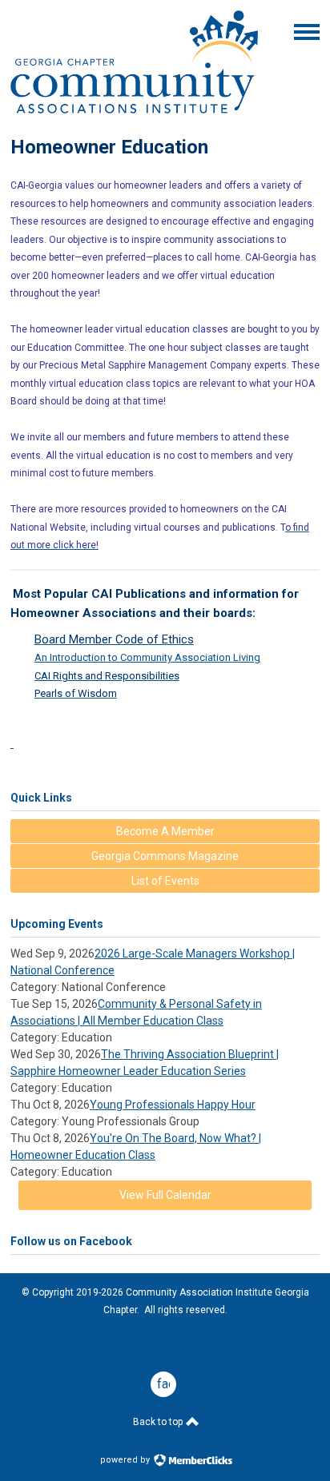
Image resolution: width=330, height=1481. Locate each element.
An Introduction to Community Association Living (147, 657)
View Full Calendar (165, 1194)
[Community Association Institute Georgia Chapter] (134, 109)
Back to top (159, 1421)
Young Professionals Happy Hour (173, 1104)
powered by (126, 1460)
